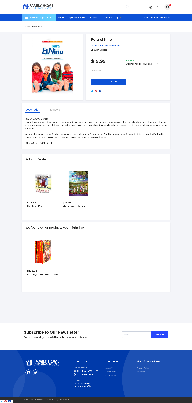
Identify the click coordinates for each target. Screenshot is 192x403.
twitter (35, 372)
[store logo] (38, 6)
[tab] (39, 17)
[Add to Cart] (54, 181)
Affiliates (141, 371)
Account (151, 7)
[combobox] (101, 7)
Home (61, 17)
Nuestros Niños (34, 206)
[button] (54, 174)
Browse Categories (39, 18)
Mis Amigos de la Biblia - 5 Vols (42, 274)
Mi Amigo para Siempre (74, 206)
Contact (94, 17)
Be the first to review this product (106, 45)
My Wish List (156, 7)
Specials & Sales (77, 17)
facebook (28, 372)
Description (32, 109)
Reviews (54, 109)
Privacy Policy (143, 368)
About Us (109, 368)
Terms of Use (111, 371)
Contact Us (110, 375)
